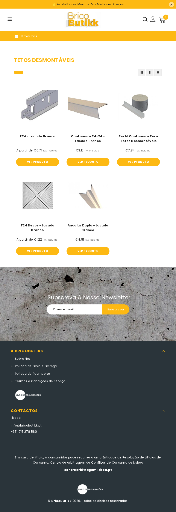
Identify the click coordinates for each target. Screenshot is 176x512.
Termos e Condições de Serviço (40, 381)
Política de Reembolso (32, 373)
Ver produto (37, 162)
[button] (10, 20)
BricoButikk (61, 501)
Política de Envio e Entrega (36, 366)
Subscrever (115, 309)
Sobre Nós (23, 358)
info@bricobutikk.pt (26, 425)
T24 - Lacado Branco (38, 136)
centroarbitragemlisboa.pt (88, 470)
